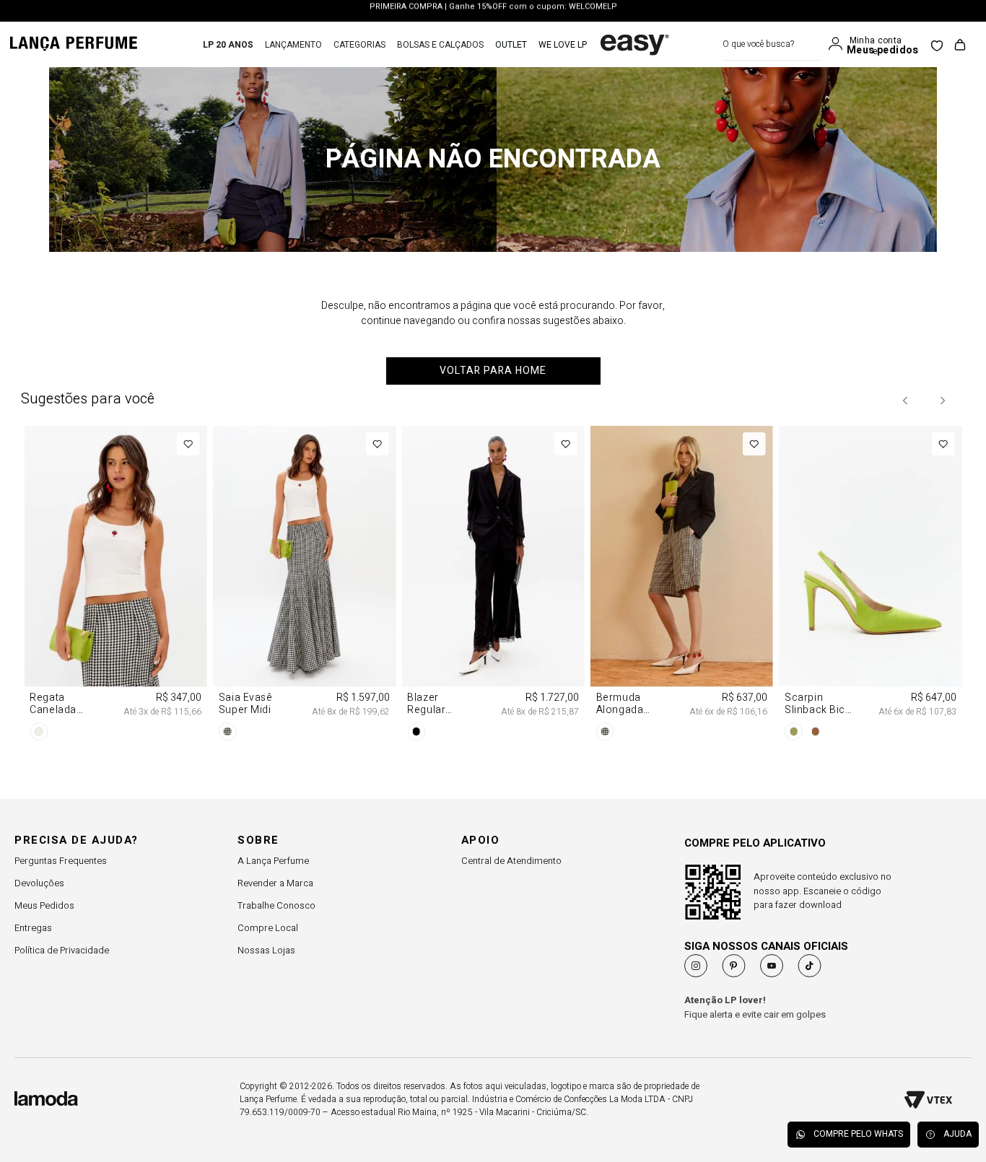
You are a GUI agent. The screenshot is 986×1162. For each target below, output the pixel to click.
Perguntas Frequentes (60, 861)
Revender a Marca (275, 883)
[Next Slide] (942, 400)
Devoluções (39, 883)
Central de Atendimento (511, 861)
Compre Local (267, 928)
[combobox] (772, 44)
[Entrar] (838, 44)
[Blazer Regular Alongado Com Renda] (492, 585)
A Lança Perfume (273, 861)
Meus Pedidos (44, 905)
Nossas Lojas (266, 950)
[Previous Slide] (905, 400)
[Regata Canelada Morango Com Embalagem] (115, 585)
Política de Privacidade (61, 950)
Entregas (33, 928)
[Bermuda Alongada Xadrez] (681, 585)
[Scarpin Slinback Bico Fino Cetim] (870, 585)
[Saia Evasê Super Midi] (304, 585)
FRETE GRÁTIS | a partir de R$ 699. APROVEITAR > (493, 11)
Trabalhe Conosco (276, 905)
